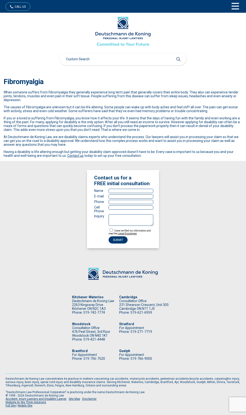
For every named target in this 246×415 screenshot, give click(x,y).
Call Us (20, 6)
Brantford (80, 351)
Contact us (75, 156)
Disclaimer (89, 399)
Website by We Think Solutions (26, 402)
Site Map (74, 399)
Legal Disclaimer (127, 233)
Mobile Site (25, 405)
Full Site (11, 405)
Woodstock (81, 324)
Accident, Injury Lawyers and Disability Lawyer (36, 399)
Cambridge (128, 297)
